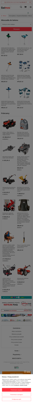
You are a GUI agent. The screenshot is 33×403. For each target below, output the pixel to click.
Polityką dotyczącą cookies (9, 380)
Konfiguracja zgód (16, 399)
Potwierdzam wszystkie (16, 389)
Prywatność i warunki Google (20, 385)
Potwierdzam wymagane (16, 394)
